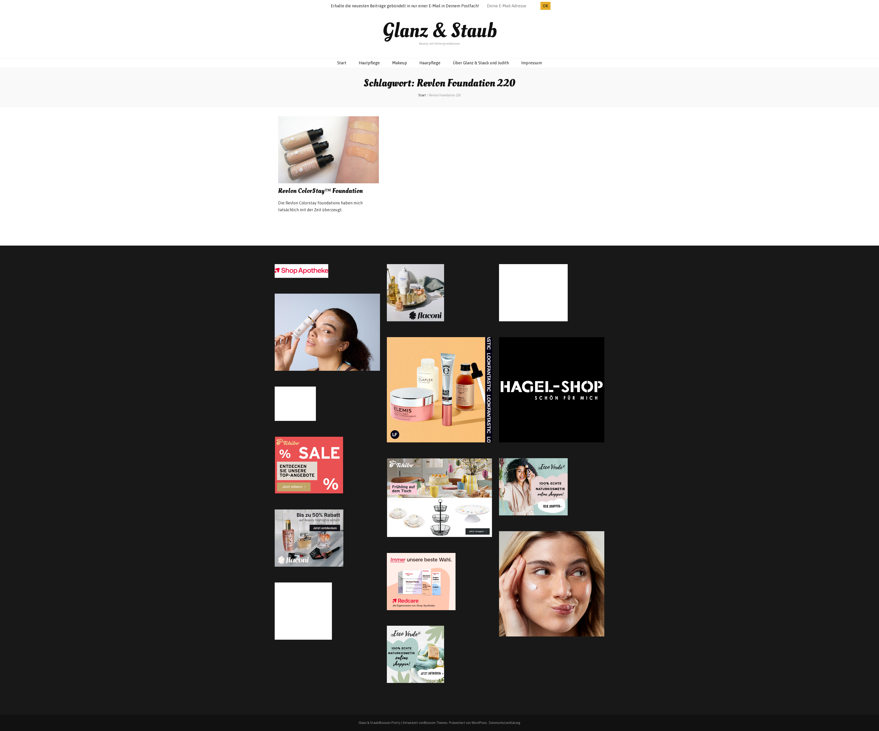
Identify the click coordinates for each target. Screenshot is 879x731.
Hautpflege (369, 62)
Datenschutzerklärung (504, 723)
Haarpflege (429, 62)
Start (341, 62)
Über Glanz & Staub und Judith (481, 62)
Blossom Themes (436, 723)
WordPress (479, 723)
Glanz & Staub (439, 30)
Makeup (399, 62)
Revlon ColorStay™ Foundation (320, 191)
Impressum (531, 62)
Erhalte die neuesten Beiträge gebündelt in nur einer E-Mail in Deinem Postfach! (405, 5)
